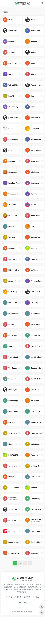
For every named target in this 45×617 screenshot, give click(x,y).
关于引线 (9, 597)
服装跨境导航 (28, 612)
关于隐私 (36, 597)
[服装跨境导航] (22, 3)
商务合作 (18, 597)
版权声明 (27, 597)
